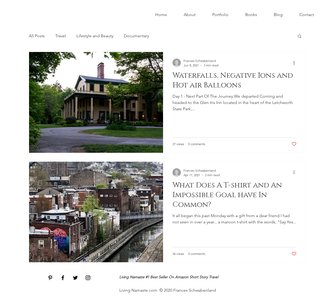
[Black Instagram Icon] (88, 278)
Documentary (136, 35)
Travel (60, 35)
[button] (299, 36)
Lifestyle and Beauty (94, 35)
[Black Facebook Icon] (63, 278)
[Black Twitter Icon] (75, 278)
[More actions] (296, 63)
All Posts (37, 35)
